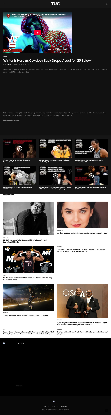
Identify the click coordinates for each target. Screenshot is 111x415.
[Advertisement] (55, 91)
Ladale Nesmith (7, 65)
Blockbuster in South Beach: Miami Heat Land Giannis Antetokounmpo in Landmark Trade (28, 279)
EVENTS (59, 320)
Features (60, 230)
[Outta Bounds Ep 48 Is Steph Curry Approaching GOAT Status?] (19, 175)
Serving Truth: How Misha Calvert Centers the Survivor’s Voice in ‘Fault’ (82, 233)
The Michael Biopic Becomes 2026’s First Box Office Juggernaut (25, 315)
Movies (5, 312)
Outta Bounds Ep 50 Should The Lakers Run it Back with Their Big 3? (54, 161)
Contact (55, 406)
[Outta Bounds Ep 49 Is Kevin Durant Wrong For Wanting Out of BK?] (91, 148)
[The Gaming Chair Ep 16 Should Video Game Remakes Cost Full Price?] (19, 148)
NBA (4, 275)
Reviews (59, 246)
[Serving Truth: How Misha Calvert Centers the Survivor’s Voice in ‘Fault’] (82, 215)
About (46, 406)
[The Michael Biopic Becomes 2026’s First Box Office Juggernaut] (28, 297)
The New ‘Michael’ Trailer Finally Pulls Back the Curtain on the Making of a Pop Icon (82, 333)
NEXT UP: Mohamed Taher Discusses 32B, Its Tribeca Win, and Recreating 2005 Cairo (25, 241)
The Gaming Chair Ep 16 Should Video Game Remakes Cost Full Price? (16, 161)
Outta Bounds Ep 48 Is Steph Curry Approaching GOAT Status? (17, 188)
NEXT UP (5, 237)
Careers (64, 406)
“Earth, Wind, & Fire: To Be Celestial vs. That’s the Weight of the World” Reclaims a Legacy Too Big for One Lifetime (81, 250)
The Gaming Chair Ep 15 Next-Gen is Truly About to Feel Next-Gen (90, 188)
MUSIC (5, 56)
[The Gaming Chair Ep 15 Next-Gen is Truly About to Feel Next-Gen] (91, 175)
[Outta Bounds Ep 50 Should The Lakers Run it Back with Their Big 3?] (55, 148)
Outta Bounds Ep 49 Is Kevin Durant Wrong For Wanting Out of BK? (89, 161)
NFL (4, 329)
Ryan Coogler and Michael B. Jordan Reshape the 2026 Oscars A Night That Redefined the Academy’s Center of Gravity (82, 323)
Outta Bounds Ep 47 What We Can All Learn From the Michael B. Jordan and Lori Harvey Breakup (55, 188)
